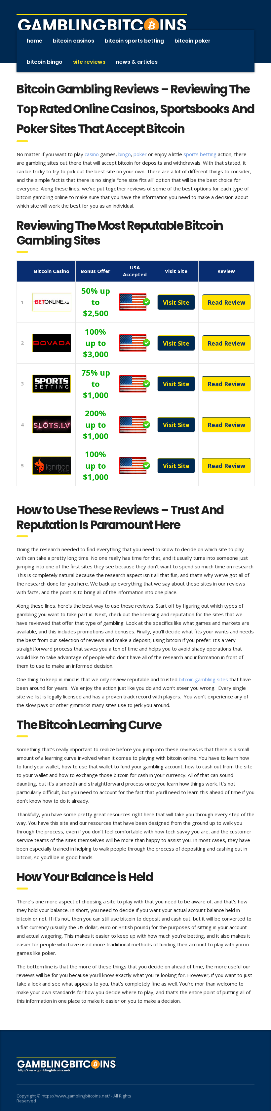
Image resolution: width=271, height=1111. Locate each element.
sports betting (199, 154)
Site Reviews (89, 62)
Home (34, 41)
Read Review (226, 302)
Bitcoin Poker (192, 41)
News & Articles (137, 62)
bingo (124, 154)
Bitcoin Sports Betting (134, 41)
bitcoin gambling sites (203, 679)
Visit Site (176, 302)
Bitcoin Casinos (73, 41)
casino (92, 154)
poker (140, 154)
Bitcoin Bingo (44, 62)
